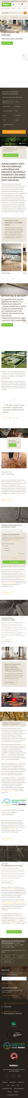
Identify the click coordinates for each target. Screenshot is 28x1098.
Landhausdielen (9, 901)
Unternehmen (17, 917)
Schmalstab (11, 903)
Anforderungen (23, 578)
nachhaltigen (13, 828)
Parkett (13, 8)
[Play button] (14, 700)
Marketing (6, 548)
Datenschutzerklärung (15, 539)
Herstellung (15, 17)
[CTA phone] (16, 4)
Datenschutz (13, 1082)
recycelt (3, 790)
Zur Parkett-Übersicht (10, 155)
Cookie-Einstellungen (13, 1095)
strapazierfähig (19, 493)
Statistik (6, 546)
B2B (18, 1085)
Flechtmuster (19, 903)
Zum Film (11, 445)
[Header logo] (6, 4)
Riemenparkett (4, 903)
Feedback (16, 1091)
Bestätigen (14, 558)
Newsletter (21, 1082)
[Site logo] (14, 1066)
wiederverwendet (11, 790)
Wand (24, 8)
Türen (19, 8)
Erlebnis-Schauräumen (10, 582)
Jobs (8, 1085)
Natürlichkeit (11, 889)
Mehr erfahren (6, 50)
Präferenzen (7, 550)
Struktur (22, 481)
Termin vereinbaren (19, 1088)
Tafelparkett (22, 901)
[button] (6, 279)
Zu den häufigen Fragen (7, 995)
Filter (5, 17)
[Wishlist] (19, 4)
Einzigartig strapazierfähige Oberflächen (14, 1)
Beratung (21, 571)
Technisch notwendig (9, 543)
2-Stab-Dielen (16, 901)
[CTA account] (13, 4)
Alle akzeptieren (14, 562)
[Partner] (14, 1024)
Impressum (4, 1082)
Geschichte (17, 920)
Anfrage (9, 1091)
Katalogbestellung (7, 1088)
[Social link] (8, 1076)
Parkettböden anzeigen (14, 132)
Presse (13, 1085)
